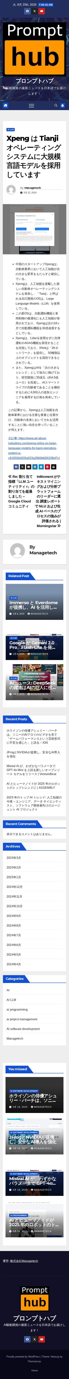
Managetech (32, 188)
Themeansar (34, 1361)
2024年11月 (14, 896)
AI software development (23, 1028)
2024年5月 (14, 954)
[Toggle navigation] (31, 105)
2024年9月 (14, 915)
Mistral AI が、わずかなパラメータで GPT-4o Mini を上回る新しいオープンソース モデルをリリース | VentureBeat (33, 770)
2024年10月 (15, 906)
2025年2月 (14, 867)
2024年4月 (14, 964)
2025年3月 (14, 857)
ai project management (22, 1019)
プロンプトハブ (34, 80)
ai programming (17, 1009)
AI (8, 990)
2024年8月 (14, 925)
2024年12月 (15, 886)
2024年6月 (14, 944)
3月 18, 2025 (20, 1107)
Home (34, 1370)
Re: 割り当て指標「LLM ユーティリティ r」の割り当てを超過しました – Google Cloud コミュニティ (21, 491)
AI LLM (11, 130)
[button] (55, 105)
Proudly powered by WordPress (23, 1356)
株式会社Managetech (24, 1261)
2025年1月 (14, 877)
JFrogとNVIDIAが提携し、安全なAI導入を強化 (32, 1139)
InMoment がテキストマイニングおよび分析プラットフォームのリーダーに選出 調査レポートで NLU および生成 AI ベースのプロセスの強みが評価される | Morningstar (48, 501)
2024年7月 (14, 935)
